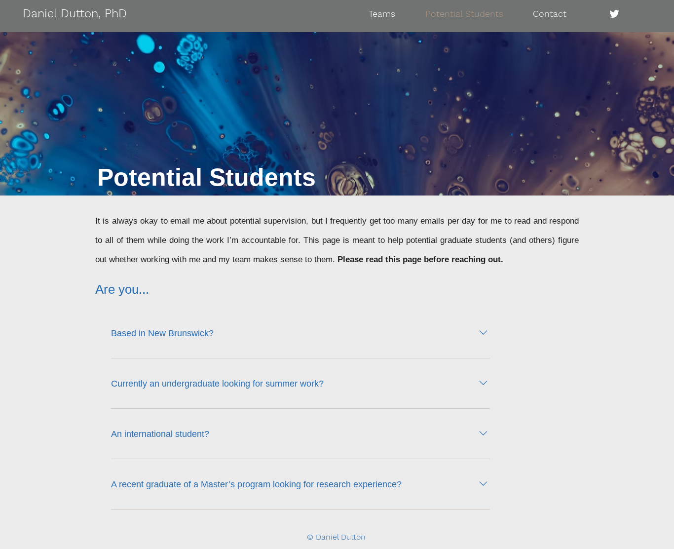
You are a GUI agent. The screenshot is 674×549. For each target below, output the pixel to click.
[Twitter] (614, 13)
